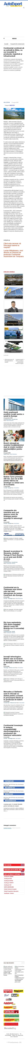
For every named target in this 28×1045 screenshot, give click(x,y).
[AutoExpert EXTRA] (11, 1024)
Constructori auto (7, 419)
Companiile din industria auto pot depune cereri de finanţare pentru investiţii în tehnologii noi (13, 515)
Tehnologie (10, 598)
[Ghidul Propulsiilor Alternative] (11, 1016)
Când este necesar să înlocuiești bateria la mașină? (12, 245)
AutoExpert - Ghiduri (9, 893)
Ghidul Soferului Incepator (10, 889)
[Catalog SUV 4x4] (11, 1012)
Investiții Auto (14, 419)
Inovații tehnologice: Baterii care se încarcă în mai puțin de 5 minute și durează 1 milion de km (14, 661)
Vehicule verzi (12, 667)
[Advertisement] (14, 21)
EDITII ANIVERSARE (9, 887)
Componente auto (7, 631)
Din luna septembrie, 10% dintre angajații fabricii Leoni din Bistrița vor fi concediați (14, 625)
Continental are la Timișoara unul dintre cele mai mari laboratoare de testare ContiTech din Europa (13, 591)
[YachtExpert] (7, 995)
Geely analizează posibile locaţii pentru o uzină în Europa (14, 414)
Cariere (5, 454)
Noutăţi (9, 487)
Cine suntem (7, 865)
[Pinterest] (9, 109)
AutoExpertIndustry (14, 1042)
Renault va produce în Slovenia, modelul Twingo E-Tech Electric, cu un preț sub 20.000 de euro (14, 555)
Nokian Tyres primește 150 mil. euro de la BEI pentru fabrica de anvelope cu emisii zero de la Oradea (14, 481)
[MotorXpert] (18, 991)
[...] (6, 811)
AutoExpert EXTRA (8, 880)
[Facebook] (4, 109)
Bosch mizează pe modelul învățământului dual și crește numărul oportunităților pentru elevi (14, 447)
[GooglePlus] (7, 109)
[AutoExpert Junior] (9, 1003)
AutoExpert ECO (8, 878)
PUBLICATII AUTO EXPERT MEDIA (13, 870)
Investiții (6, 44)
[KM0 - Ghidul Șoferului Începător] (15, 995)
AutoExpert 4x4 (7, 885)
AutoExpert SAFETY (9, 882)
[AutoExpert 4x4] (10, 1008)
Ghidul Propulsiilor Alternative (11, 891)
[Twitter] (5, 109)
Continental (6, 355)
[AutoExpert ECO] (11, 1020)
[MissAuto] (9, 999)
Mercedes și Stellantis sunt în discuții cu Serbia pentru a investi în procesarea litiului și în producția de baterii (13, 696)
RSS (20, 1042)
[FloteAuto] (8, 991)
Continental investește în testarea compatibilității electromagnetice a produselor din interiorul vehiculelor (13, 730)
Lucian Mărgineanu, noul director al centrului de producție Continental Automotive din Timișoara (14, 253)
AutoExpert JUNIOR (8, 876)
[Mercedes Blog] (10, 1028)
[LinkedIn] (11, 109)
